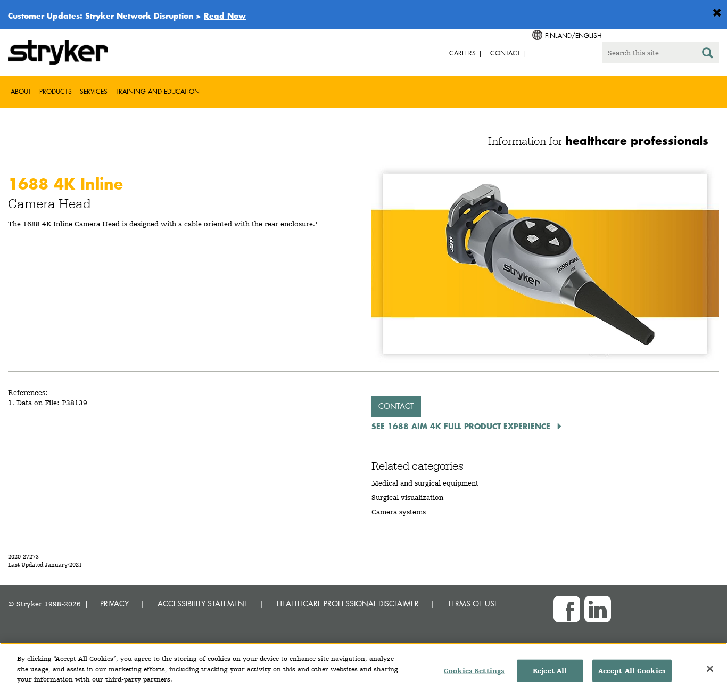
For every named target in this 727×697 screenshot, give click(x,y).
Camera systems (398, 511)
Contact (396, 406)
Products (55, 91)
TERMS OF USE (473, 603)
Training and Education (157, 91)
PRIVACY (114, 603)
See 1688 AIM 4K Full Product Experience (462, 426)
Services (94, 91)
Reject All (550, 671)
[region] (363, 670)
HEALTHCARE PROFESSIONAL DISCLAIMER (348, 603)
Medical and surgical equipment (424, 483)
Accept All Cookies (632, 671)
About (21, 91)
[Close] (710, 668)
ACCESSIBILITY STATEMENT (203, 603)
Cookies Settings (474, 671)
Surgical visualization (407, 497)
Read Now (225, 15)
